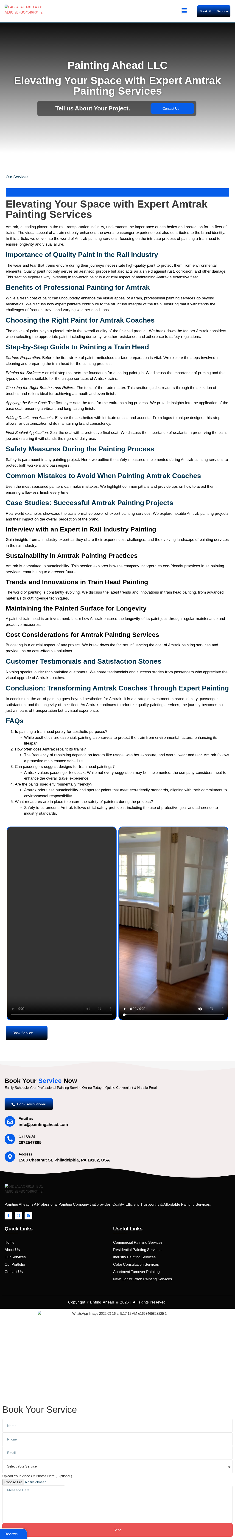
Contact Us (170, 108)
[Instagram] (18, 1216)
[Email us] (10, 1121)
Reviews (11, 1534)
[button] (184, 11)
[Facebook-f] (8, 1216)
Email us (26, 1119)
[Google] (28, 1216)
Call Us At (27, 1136)
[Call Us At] (10, 1139)
